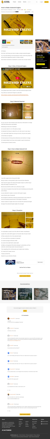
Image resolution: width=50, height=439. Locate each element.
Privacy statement (29, 435)
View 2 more (28, 117)
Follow (8, 42)
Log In (41, 2)
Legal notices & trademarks (34, 436)
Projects (14, 1)
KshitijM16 (12, 376)
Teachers (24, 1)
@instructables (45, 421)
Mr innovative (4, 9)
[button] (32, 12)
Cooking (26, 421)
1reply (9, 390)
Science (14, 9)
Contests (19, 1)
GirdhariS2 (12, 328)
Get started (34, 423)
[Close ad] (49, 40)
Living (26, 423)
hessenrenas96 (13, 394)
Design (20, 424)
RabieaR (11, 383)
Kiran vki (11, 335)
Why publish (34, 421)
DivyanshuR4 (12, 369)
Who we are (34, 427)
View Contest (40, 262)
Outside (26, 424)
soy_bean (12, 404)
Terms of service (22, 435)
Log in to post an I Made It (25, 276)
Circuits (20, 421)
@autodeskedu (45, 423)
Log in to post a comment (25, 414)
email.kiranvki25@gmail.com (15, 340)
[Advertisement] (42, 54)
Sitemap (33, 426)
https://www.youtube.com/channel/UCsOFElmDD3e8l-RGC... (15, 95)
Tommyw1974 (12, 318)
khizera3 (11, 352)
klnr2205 (11, 345)
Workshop (10, 9)
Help (33, 424)
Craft (20, 426)
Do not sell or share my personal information (20, 436)
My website (5, 47)
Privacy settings (37, 435)
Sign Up (46, 2)
